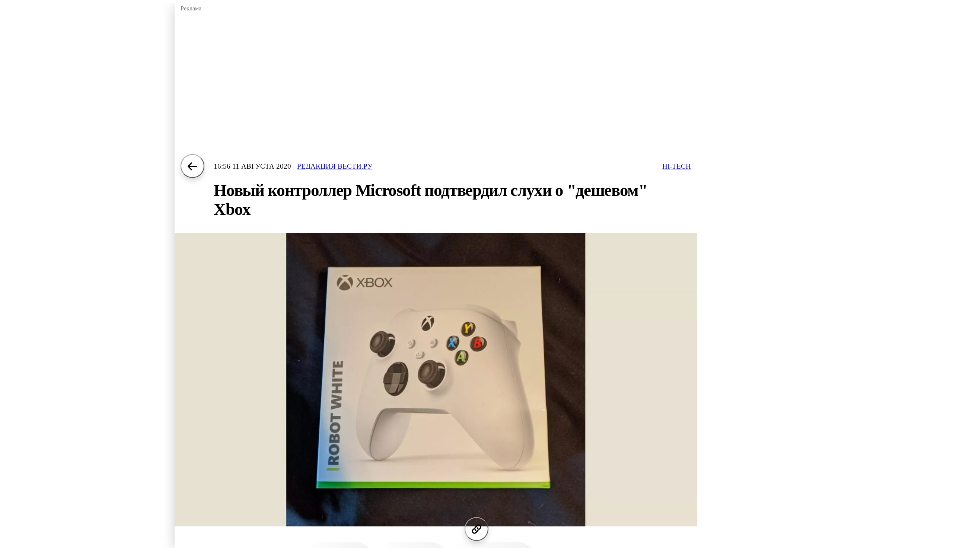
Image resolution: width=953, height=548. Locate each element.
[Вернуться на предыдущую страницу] (192, 166)
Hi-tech (676, 166)
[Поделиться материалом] (476, 529)
